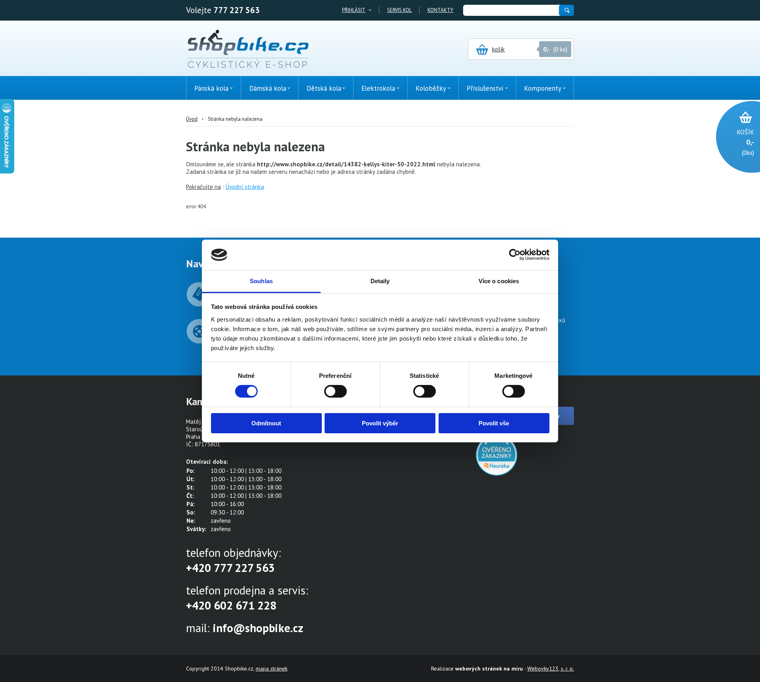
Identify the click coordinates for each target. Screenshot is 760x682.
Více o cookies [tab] (499, 281)
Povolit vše (494, 423)
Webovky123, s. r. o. (550, 668)
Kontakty (440, 10)
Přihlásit (353, 10)
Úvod (192, 119)
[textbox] (510, 10)
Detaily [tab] (380, 281)
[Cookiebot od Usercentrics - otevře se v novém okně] (514, 255)
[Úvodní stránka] (248, 49)
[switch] (335, 391)
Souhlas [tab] (261, 281)
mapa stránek (271, 668)
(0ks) (745, 142)
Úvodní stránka (245, 187)
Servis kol (399, 10)
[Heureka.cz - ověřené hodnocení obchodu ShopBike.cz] (496, 473)
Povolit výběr (380, 423)
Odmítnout (266, 423)
